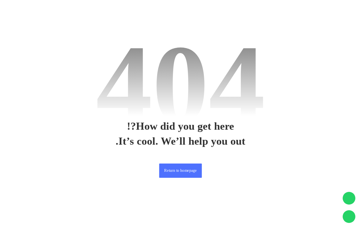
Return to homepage (180, 170)
